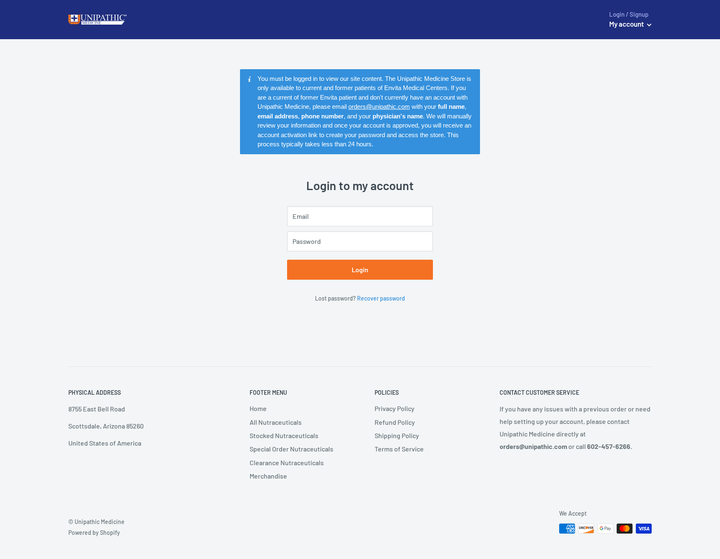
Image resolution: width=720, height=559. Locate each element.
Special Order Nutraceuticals (291, 449)
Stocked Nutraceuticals (284, 435)
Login (360, 269)
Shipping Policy (397, 435)
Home (258, 408)
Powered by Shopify (94, 532)
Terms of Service (399, 449)
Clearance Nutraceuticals (287, 462)
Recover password (381, 298)
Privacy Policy (395, 408)
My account (627, 24)
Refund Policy (395, 422)
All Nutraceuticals (276, 422)
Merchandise (268, 476)
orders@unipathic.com (379, 106)
